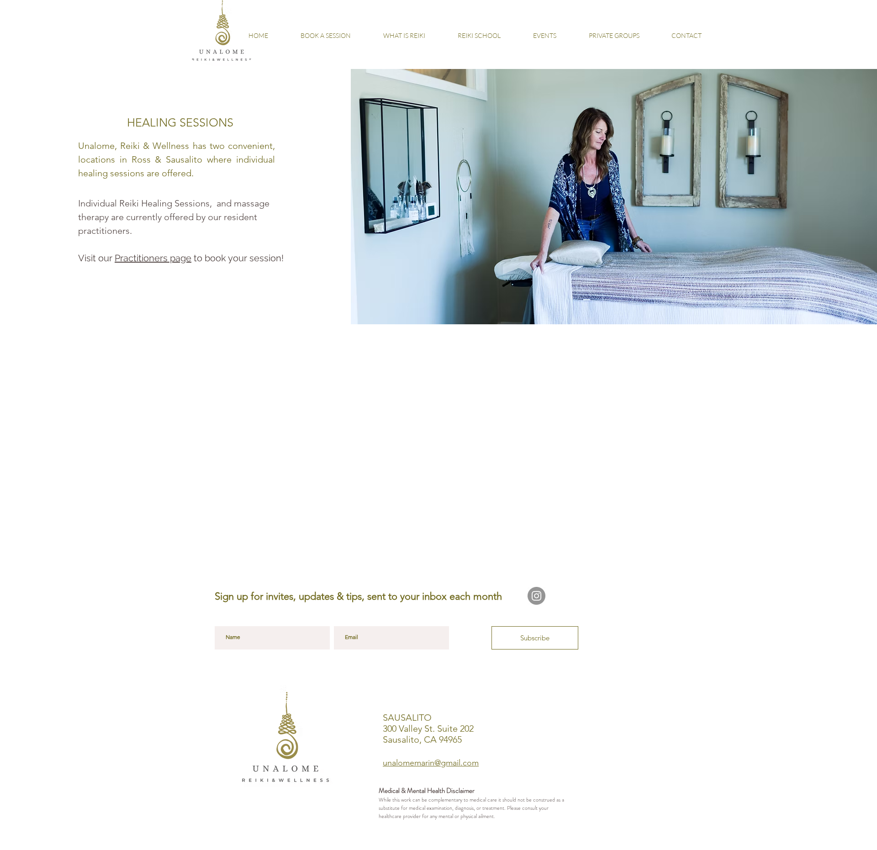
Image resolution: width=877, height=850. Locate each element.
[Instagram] (536, 596)
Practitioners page (153, 258)
